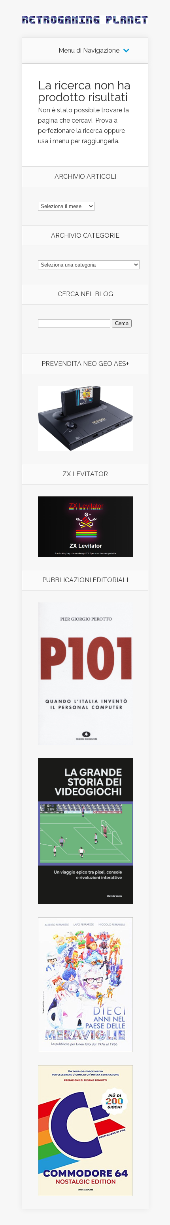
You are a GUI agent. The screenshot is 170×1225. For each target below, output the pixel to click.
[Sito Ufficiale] (85, 555)
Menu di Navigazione (89, 50)
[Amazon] (85, 449)
